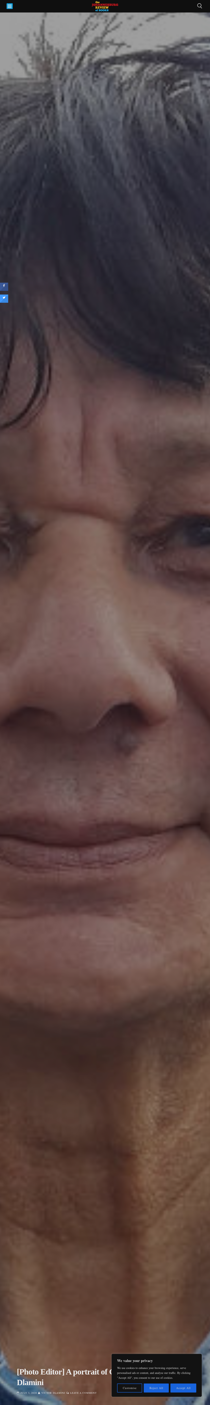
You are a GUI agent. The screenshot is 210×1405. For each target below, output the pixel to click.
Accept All (183, 1388)
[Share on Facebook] (4, 290)
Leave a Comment (83, 1392)
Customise (130, 1388)
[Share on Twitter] (4, 301)
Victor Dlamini (53, 1392)
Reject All (156, 1388)
